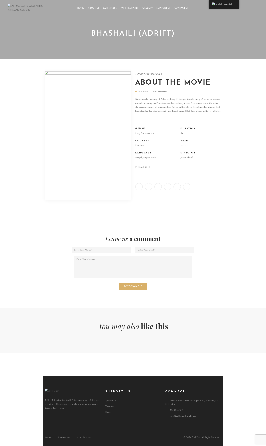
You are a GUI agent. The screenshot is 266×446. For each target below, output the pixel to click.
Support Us (164, 8)
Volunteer (109, 406)
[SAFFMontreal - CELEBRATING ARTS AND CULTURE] (28, 8)
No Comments (160, 92)
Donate (109, 412)
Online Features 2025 (149, 73)
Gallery (147, 8)
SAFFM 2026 (110, 8)
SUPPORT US (118, 391)
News (49, 438)
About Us (93, 8)
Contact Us (181, 8)
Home (80, 8)
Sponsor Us (110, 400)
